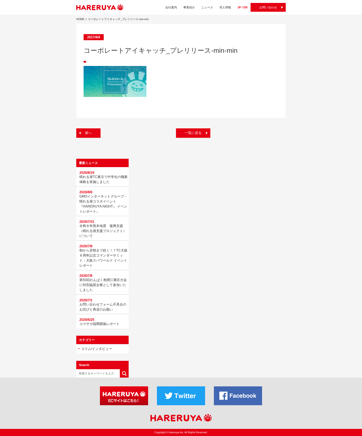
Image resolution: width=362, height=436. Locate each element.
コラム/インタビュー (96, 349)
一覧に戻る (193, 133)
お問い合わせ (268, 7)
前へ (88, 133)
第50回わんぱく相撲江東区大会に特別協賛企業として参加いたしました (103, 285)
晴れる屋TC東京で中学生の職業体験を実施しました (103, 179)
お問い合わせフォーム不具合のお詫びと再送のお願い (102, 307)
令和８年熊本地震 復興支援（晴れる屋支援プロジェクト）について (102, 231)
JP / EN (242, 7)
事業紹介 (189, 7)
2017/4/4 (93, 37)
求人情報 (225, 7)
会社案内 (171, 7)
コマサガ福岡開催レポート (99, 324)
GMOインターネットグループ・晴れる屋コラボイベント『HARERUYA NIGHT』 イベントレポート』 (103, 204)
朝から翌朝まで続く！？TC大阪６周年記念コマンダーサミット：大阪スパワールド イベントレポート (103, 258)
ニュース (207, 7)
